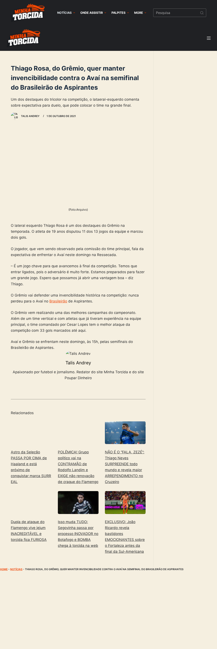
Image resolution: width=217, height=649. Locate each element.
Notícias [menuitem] (64, 12)
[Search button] (202, 12)
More (138, 12)
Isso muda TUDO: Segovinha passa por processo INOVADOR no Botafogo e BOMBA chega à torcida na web (78, 534)
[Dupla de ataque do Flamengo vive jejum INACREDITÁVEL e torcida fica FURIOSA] (31, 502)
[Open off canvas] (209, 38)
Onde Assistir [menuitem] (91, 12)
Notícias (16, 569)
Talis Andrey (78, 362)
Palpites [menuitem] (118, 12)
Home (4, 569)
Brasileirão (58, 301)
